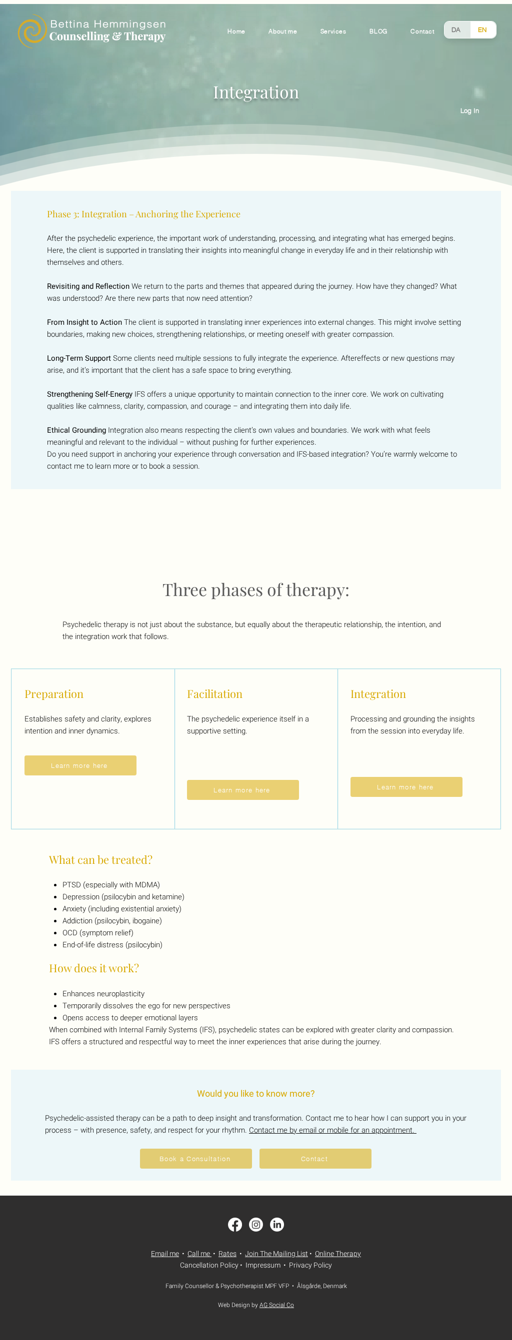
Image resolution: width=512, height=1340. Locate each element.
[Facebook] (235, 1225)
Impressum (263, 1265)
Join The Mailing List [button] (276, 1254)
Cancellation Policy (209, 1265)
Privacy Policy (310, 1265)
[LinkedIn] (277, 1225)
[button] (422, 31)
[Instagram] (256, 1225)
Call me (199, 1254)
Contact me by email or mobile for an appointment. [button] (332, 1130)
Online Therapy (338, 1254)
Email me (165, 1254)
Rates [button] (227, 1254)
